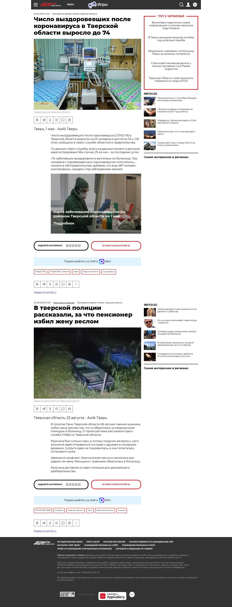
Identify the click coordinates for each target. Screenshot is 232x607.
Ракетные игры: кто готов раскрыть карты (176, 132)
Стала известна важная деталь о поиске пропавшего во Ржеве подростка (171, 66)
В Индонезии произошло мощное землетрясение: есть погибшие (175, 344)
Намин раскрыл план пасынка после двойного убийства (177, 310)
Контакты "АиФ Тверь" (68, 545)
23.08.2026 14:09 (42, 302)
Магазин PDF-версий (114, 542)
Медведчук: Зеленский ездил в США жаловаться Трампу (176, 121)
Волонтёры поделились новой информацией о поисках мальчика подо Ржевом (171, 25)
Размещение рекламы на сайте (101, 545)
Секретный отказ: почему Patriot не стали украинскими (176, 144)
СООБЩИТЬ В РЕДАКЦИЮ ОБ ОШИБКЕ (134, 549)
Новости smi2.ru (45, 292)
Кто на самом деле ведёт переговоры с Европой (177, 321)
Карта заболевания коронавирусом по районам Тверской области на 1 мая (89, 214)
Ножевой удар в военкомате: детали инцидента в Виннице (176, 332)
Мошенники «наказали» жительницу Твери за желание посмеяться (171, 52)
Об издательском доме (70, 542)
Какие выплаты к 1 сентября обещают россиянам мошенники (177, 99)
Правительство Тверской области (52, 112)
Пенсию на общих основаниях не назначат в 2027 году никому (175, 110)
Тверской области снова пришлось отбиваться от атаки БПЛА (171, 80)
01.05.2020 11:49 (41, 14)
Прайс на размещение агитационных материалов (84, 549)
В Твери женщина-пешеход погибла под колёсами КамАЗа (171, 39)
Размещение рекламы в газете (138, 545)
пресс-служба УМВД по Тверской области (56, 400)
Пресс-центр (93, 542)
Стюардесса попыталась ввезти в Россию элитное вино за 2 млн (175, 355)
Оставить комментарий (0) (116, 246)
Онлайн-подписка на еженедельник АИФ (151, 542)
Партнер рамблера (86, 594)
